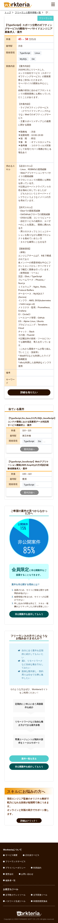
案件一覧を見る (29, 758)
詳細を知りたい (29, 392)
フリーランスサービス (15, 861)
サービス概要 (11, 855)
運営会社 (9, 874)
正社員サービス (32, 855)
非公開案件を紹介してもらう (29, 766)
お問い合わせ (27, 874)
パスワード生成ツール (15, 901)
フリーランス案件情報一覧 (28, 12)
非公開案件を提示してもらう (29, 614)
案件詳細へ (29, 449)
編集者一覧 (10, 880)
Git (33, 59)
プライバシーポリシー (15, 868)
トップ (7, 12)
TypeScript (25, 53)
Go (39, 441)
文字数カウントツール (15, 895)
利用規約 (37, 868)
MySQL (23, 59)
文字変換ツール (40, 895)
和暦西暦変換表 (40, 901)
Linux (37, 53)
